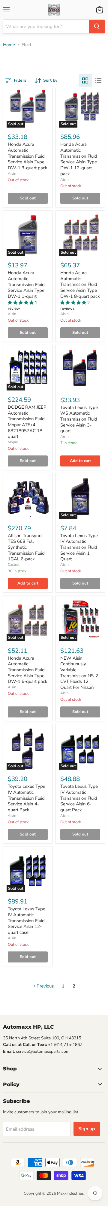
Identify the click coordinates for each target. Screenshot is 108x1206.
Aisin (12, 173)
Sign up (86, 1129)
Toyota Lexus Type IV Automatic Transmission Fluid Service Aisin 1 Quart (79, 547)
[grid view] (85, 80)
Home (9, 44)
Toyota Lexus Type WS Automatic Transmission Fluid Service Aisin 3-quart (79, 419)
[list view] (98, 80)
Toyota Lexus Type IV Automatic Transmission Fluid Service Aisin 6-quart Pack (79, 798)
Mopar (13, 442)
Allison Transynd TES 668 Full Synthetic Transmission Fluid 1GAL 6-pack (26, 547)
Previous (44, 986)
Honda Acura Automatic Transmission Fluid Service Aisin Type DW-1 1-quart (26, 284)
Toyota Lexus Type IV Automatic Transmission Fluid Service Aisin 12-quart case (26, 920)
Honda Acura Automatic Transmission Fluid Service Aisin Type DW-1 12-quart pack (78, 158)
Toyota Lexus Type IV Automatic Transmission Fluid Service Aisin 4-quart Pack (26, 798)
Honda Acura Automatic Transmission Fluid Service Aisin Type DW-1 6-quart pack (27, 670)
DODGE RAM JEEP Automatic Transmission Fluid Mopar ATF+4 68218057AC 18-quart (27, 421)
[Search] (97, 26)
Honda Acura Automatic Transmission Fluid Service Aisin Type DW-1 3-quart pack (27, 156)
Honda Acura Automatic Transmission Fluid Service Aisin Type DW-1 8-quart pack (80, 284)
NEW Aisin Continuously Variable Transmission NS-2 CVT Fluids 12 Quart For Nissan (79, 672)
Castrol (14, 564)
